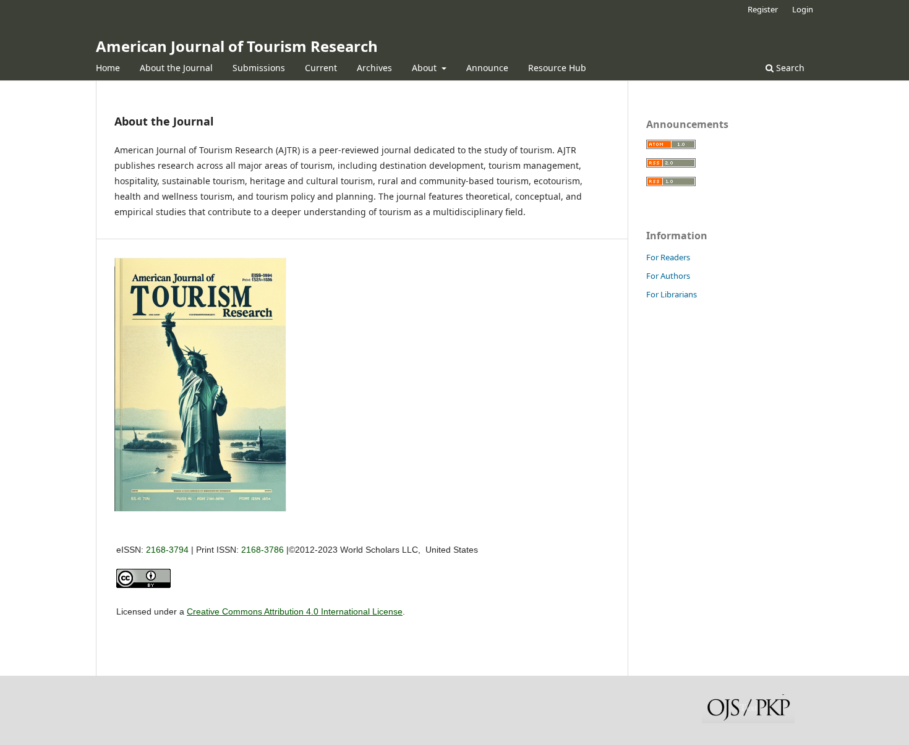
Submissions (259, 68)
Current (321, 68)
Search (789, 68)
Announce (487, 68)
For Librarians (671, 294)
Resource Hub (557, 68)
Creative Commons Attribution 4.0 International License (295, 611)
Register (763, 9)
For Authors (668, 275)
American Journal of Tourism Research (237, 46)
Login (802, 9)
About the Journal (176, 68)
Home (108, 68)
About (425, 68)
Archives (374, 68)
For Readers (668, 257)
